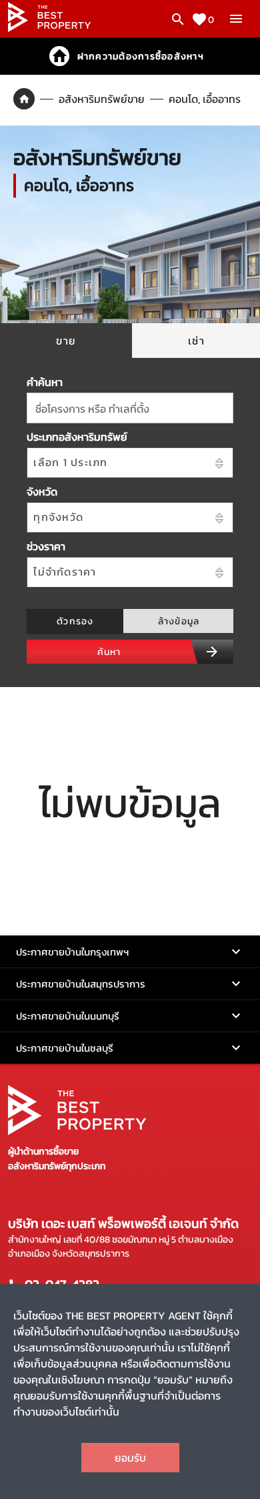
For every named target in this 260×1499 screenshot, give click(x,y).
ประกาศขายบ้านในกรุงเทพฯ (72, 951)
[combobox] (130, 408)
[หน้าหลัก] (49, 28)
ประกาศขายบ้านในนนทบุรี (67, 1016)
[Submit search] (212, 652)
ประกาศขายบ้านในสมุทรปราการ (80, 984)
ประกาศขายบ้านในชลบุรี (64, 1048)
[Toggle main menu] (236, 19)
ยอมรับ (130, 1458)
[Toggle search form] (178, 19)
